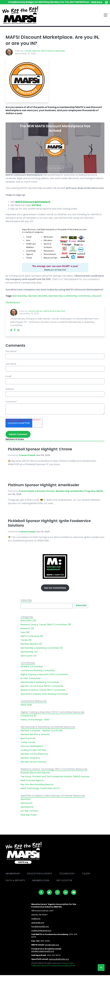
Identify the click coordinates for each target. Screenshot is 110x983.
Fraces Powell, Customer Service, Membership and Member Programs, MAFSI (61, 491)
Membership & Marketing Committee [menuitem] (40, 682)
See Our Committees (55, 587)
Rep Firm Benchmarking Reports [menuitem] (37, 784)
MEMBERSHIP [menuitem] (13, 873)
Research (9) (27, 628)
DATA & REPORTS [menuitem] (15, 880)
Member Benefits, (38, 296)
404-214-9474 (53, 955)
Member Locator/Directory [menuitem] (34, 753)
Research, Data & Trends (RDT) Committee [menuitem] (43, 690)
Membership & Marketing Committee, (70, 296)
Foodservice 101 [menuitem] (28, 715)
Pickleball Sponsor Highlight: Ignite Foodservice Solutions (49, 523)
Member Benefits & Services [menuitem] (35, 734)
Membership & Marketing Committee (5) (42, 647)
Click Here (96, 2)
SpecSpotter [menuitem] (27, 806)
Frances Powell (27, 455)
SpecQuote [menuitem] (26, 803)
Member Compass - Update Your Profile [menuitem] (41, 730)
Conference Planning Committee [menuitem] (38, 670)
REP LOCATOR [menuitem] (64, 880)
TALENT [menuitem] (86, 873)
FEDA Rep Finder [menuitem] (29, 814)
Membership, (20, 296)
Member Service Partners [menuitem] (33, 761)
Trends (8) (26, 640)
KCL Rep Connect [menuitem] (29, 810)
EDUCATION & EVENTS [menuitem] (39, 873)
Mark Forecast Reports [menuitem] (32, 780)
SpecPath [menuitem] (26, 799)
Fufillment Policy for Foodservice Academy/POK (53, 965)
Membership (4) (29, 651)
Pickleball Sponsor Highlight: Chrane (40, 449)
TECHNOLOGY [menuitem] (67, 873)
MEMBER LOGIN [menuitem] (40, 880)
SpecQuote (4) (28, 655)
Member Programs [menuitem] (30, 757)
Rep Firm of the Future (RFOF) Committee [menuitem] (42, 686)
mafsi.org (35, 918)
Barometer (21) (28, 620)
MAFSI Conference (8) (32, 636)
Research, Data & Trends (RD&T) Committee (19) (46, 624)
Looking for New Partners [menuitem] (33, 750)
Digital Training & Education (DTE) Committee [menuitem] (44, 674)
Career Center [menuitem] (28, 742)
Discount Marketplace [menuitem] (32, 746)
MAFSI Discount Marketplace (32, 201)
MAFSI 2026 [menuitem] (26, 704)
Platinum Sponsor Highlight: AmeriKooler (43, 485)
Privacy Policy (67, 963)
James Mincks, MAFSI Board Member (44, 50)
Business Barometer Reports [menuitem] (35, 772)
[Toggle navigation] (105, 15)
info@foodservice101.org (42, 951)
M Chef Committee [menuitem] (31, 678)
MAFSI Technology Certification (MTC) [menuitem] (40, 788)
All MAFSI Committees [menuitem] (32, 666)
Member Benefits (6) (31, 643)
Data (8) (25, 632)
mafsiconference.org (41, 930)
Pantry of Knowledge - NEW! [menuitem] (35, 719)
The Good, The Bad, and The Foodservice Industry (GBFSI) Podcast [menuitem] (55, 776)
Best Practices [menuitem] (28, 738)
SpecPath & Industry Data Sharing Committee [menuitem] (44, 694)
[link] (41, 892)
